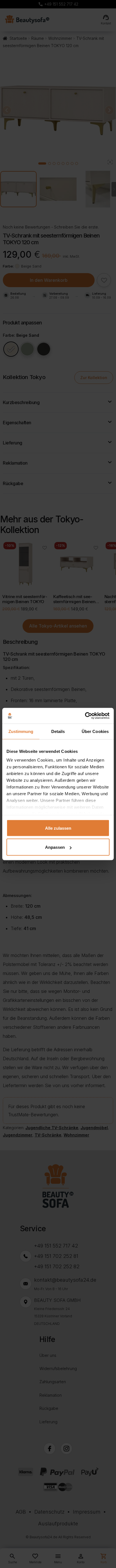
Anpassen (55, 847)
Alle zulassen (58, 827)
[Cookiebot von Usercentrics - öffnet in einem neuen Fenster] (85, 716)
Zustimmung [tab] (21, 731)
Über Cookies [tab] (95, 731)
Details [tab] (58, 731)
